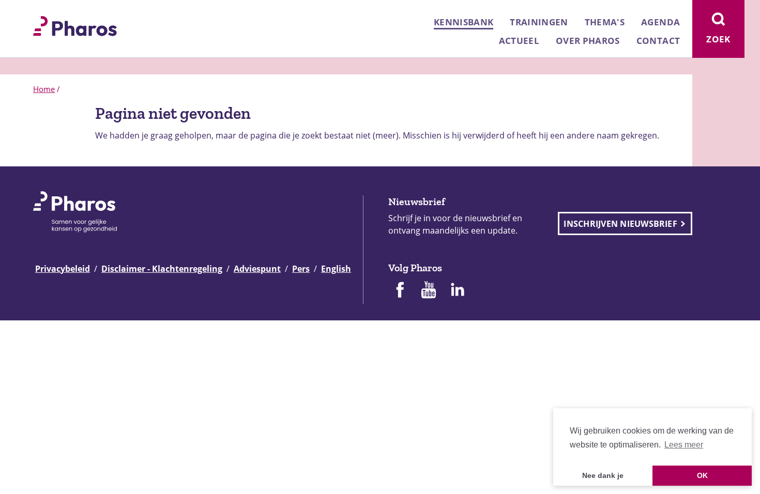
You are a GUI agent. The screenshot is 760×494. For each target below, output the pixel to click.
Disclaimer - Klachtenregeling (161, 268)
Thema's (605, 22)
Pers (301, 268)
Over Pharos (588, 41)
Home (44, 89)
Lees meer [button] (683, 444)
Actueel (519, 41)
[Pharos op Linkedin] (457, 291)
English (336, 268)
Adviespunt (257, 268)
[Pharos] (75, 24)
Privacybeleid (62, 268)
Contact (658, 41)
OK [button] (702, 475)
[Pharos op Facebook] (399, 291)
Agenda (660, 22)
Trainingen (539, 22)
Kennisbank (463, 22)
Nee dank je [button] (603, 475)
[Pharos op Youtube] (428, 291)
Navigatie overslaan (43, 11)
